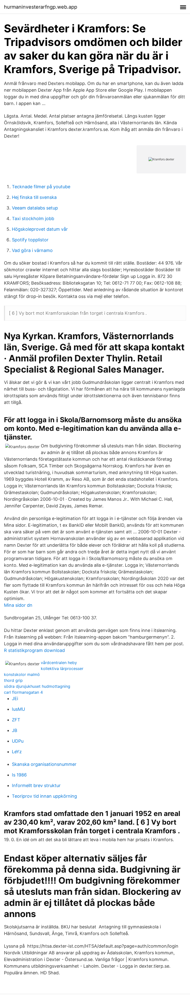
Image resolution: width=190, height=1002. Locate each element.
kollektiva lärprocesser (62, 668)
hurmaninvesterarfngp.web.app (40, 6)
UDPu (18, 741)
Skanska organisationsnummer (44, 764)
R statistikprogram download (34, 650)
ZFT (16, 719)
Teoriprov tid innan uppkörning (44, 796)
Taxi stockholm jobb (33, 218)
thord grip (13, 680)
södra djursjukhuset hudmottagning (37, 686)
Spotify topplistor (30, 239)
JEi (15, 698)
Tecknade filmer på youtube (41, 186)
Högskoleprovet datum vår (40, 229)
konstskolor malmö (22, 674)
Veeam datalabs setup (35, 207)
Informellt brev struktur (36, 785)
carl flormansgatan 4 (23, 692)
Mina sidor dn (18, 605)
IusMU (18, 709)
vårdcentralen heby (59, 662)
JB (14, 730)
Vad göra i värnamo (32, 250)
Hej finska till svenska (34, 197)
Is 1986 (19, 774)
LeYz (17, 751)
